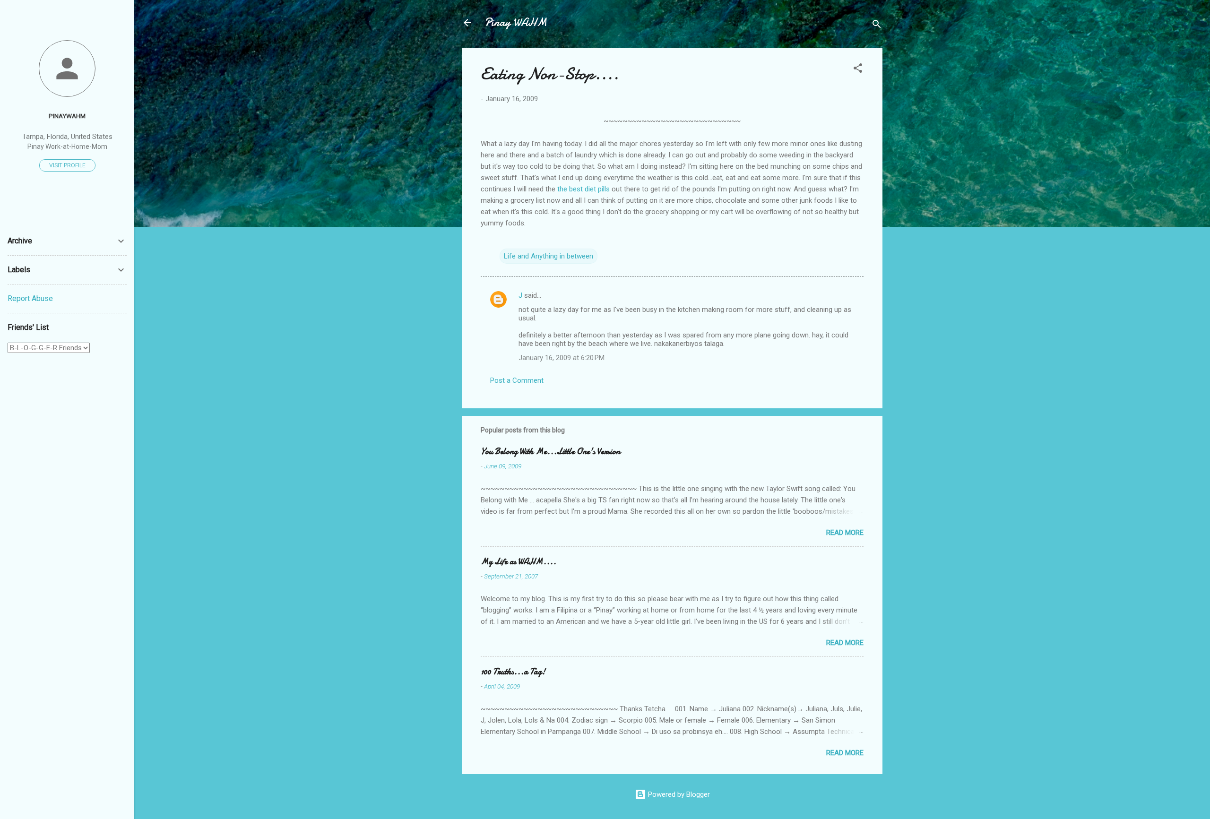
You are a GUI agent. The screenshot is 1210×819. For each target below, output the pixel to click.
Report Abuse (30, 298)
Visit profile (67, 165)
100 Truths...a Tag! (513, 672)
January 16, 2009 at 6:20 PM (562, 357)
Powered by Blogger (678, 794)
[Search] (876, 25)
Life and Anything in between (548, 256)
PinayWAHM (67, 116)
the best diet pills (583, 189)
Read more (845, 532)
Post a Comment (517, 380)
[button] (858, 69)
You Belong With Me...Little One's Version (550, 451)
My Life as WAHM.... (518, 562)
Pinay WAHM (515, 22)
